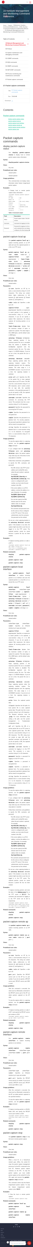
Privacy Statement (20, 1240)
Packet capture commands (13, 116)
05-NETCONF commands (13, 70)
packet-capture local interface (16, 123)
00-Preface (9, 49)
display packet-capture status (16, 119)
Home (4, 25)
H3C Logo (3, 2)
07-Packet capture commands (14, 79)
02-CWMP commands (12, 58)
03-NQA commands (11, 62)
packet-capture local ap (14, 121)
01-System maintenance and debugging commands (14, 53)
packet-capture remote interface (16, 127)
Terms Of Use (15, 1240)
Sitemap (12, 1240)
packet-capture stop (13, 129)
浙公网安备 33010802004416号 (17, 1245)
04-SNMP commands (12, 66)
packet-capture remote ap (15, 125)
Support (10, 25)
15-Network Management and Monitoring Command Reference (16, 44)
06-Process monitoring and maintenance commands (13, 74)
